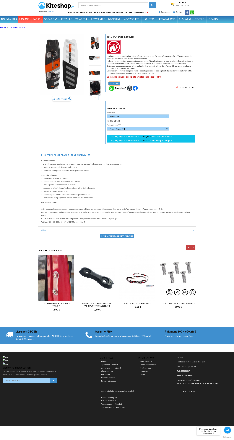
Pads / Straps (113, 121)
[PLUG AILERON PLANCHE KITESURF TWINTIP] (56, 278)
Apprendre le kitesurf (109, 365)
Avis (43, 230)
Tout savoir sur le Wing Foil (111, 404)
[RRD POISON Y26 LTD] (95, 42)
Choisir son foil (107, 371)
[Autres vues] (95, 35)
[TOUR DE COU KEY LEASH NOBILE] (137, 278)
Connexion (165, 12)
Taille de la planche (116, 108)
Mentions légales (146, 368)
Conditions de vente (148, 365)
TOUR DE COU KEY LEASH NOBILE (137, 303)
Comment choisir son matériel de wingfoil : (117, 392)
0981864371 (52, 12)
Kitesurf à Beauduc (108, 381)
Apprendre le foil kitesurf (111, 368)
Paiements (144, 371)
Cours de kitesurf (108, 378)
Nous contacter (146, 361)
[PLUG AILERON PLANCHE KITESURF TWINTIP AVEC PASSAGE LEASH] (97, 278)
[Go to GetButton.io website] (227, 437)
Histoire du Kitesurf (108, 401)
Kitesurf (104, 361)
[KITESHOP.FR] (56, 5)
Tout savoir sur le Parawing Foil (113, 407)
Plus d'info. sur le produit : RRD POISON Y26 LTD (65, 155)
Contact (178, 12)
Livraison (143, 374)
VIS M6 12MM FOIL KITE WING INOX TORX (178, 303)
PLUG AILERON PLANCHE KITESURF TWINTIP (56, 304)
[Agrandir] (71, 291)
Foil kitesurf (105, 374)
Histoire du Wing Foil (109, 398)
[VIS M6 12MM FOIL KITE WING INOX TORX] (178, 278)
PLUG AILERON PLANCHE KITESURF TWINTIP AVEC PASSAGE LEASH (96, 304)
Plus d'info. (114, 83)
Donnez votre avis (186, 87)
